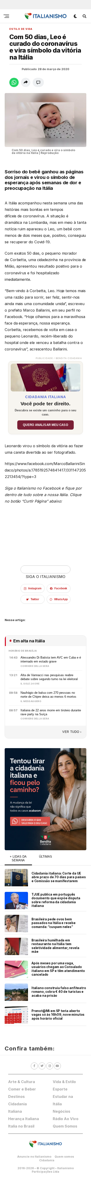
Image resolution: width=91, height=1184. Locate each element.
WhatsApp (61, 599)
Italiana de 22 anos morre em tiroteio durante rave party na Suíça (51, 712)
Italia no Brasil (21, 1126)
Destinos (16, 1096)
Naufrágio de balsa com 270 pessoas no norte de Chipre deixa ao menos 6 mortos (48, 694)
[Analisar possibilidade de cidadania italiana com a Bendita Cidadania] (45, 376)
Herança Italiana (23, 1118)
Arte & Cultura (21, 1081)
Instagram (35, 588)
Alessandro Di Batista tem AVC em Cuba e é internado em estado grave (51, 659)
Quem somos (64, 1156)
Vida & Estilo (64, 1081)
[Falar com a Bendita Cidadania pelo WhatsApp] (45, 799)
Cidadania (46, 1160)
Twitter (35, 599)
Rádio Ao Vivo (65, 1118)
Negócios (61, 1111)
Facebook (60, 588)
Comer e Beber (22, 1089)
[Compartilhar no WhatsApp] (14, 82)
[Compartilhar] (25, 82)
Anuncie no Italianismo (34, 1156)
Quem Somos (65, 1126)
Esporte (60, 1089)
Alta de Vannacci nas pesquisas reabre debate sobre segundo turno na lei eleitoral (49, 677)
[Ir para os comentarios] (38, 82)
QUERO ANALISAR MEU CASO (45, 425)
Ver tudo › (71, 732)
